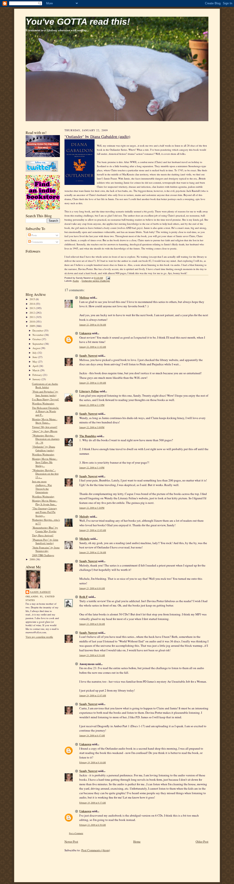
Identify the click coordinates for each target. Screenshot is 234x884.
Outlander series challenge (96, 281)
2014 (32, 303)
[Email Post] (107, 278)
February (37, 375)
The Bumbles (87, 436)
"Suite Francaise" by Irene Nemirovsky (46, 549)
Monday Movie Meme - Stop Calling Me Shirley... (44, 462)
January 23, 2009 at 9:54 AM (92, 655)
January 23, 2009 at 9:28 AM (92, 623)
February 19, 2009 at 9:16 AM (92, 762)
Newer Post (71, 841)
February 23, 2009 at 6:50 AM (92, 824)
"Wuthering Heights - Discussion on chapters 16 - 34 (45, 439)
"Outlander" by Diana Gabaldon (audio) (43, 448)
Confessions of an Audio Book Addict (45, 385)
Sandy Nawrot (40, 591)
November (38, 335)
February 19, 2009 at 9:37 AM (92, 802)
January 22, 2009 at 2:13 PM (91, 404)
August (36, 348)
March (36, 370)
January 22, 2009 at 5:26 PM (91, 507)
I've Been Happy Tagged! (45, 399)
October (37, 339)
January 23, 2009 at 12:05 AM (92, 530)
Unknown (85, 333)
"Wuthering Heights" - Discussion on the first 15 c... (45, 473)
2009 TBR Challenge (43, 555)
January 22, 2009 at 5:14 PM (91, 467)
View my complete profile (39, 636)
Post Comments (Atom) (95, 850)
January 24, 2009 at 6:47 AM (92, 735)
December (38, 330)
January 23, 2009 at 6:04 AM (92, 588)
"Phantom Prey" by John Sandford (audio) (45, 541)
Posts (34, 235)
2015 (32, 299)
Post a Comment (76, 833)
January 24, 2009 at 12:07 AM (92, 695)
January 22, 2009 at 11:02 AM (92, 346)
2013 (32, 308)
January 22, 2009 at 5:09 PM (91, 427)
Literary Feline (89, 391)
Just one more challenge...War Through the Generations (42, 487)
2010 (32, 321)
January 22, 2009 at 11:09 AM (92, 382)
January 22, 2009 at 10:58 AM (92, 324)
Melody (84, 516)
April (35, 366)
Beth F (83, 596)
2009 (32, 326)
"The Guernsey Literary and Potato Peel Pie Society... (44, 512)
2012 (32, 312)
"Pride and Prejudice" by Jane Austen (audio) (45, 393)
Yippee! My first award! (44, 427)
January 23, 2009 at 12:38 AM (92, 552)
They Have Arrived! (42, 535)
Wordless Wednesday (43, 403)
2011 (32, 317)
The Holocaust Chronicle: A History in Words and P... (45, 411)
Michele (84, 538)
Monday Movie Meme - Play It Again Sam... (44, 502)
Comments (37, 241)
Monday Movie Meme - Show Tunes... (44, 421)
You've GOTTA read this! (78, 22)
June (35, 357)
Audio (76, 281)
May (35, 361)
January (36, 379)
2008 (32, 559)
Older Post (202, 841)
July (34, 352)
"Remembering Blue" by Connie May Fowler (45, 529)
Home (137, 841)
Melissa (84, 297)
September (38, 343)
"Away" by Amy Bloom (44, 431)
